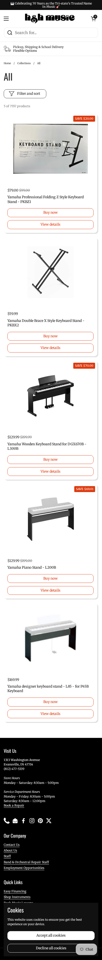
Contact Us (12, 845)
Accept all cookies (51, 935)
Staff (7, 856)
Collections (24, 63)
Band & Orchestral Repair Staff (26, 862)
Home (7, 63)
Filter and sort (28, 93)
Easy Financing (15, 891)
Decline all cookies (51, 948)
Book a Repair (14, 805)
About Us (10, 850)
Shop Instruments (17, 897)
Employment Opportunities (24, 868)
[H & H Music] (50, 19)
